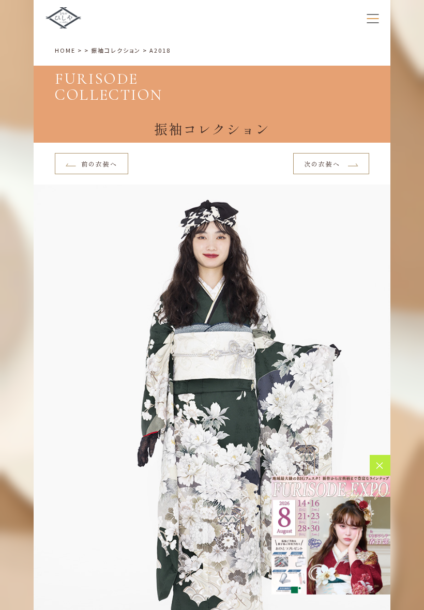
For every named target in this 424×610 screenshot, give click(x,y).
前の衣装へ (99, 163)
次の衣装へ (323, 163)
